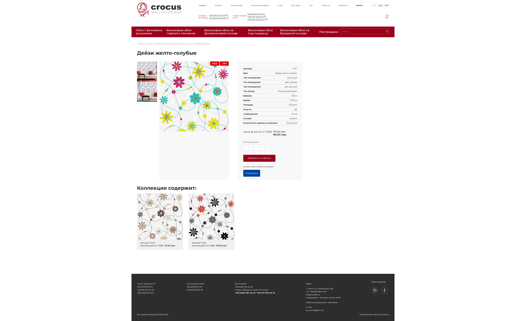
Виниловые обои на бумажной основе (294, 32)
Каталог (218, 5)
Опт (311, 5)
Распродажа (328, 32)
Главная (202, 5)
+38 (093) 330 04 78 (256, 19)
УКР (386, 5)
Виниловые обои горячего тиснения (181, 32)
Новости (326, 5)
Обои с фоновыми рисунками (149, 32)
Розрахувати (251, 173)
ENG (380, 5)
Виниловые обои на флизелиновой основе (221, 32)
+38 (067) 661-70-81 (217, 15)
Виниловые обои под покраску (260, 32)
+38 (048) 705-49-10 (256, 14)
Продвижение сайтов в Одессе (374, 314)
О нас (280, 5)
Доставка (295, 5)
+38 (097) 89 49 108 (217, 18)
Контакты (343, 5)
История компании (260, 5)
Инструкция (236, 5)
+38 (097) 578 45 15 (255, 17)
